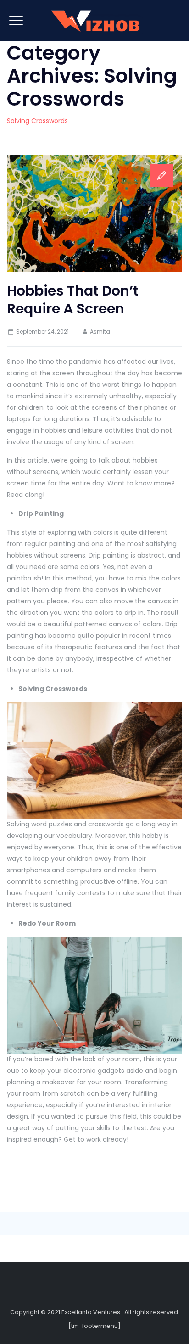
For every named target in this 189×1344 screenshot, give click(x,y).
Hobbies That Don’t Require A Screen (73, 299)
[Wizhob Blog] (94, 20)
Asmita (100, 331)
